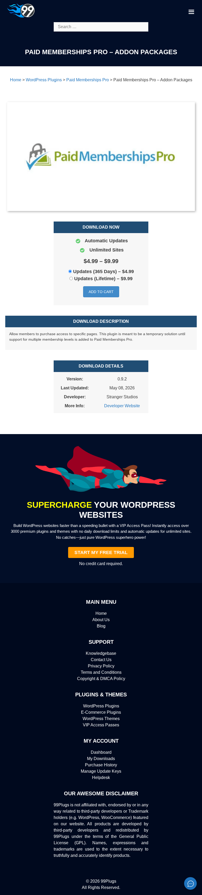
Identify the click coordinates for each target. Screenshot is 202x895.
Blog (101, 626)
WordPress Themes (101, 718)
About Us (101, 619)
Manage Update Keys (101, 771)
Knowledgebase (101, 653)
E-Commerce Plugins (101, 712)
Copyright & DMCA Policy (101, 678)
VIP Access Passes (101, 725)
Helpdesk (101, 777)
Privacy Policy (101, 666)
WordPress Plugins (101, 706)
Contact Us (101, 659)
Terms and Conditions (101, 672)
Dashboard (101, 752)
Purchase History (101, 765)
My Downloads (101, 758)
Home (101, 613)
